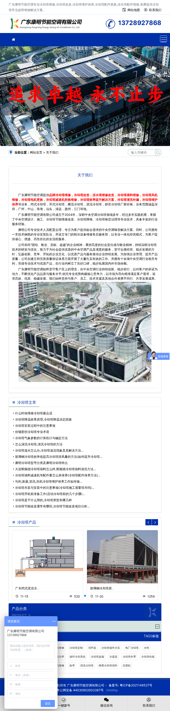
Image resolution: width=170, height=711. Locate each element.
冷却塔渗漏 (97, 656)
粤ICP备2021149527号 (136, 685)
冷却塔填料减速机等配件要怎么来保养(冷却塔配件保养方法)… (57, 475)
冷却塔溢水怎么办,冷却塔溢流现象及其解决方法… (49, 450)
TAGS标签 (151, 636)
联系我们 (155, 10)
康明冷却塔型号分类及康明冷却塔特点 (41, 463)
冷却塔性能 (148, 656)
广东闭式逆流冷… (27, 588)
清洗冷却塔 (86, 665)
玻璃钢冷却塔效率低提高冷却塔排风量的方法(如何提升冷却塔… (58, 456)
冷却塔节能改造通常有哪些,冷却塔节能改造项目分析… (52, 506)
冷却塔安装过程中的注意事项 (35, 425)
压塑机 (127, 665)
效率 (72, 665)
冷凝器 (113, 656)
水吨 (146, 647)
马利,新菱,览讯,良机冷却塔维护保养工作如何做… (48, 481)
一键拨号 (64, 705)
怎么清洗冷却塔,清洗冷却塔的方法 (38, 444)
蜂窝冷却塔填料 (108, 665)
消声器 (92, 647)
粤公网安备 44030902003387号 (80, 690)
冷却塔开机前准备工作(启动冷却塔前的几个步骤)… (50, 494)
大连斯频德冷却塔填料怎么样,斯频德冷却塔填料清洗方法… (55, 469)
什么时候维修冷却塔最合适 (33, 413)
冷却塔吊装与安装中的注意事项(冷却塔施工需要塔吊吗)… (54, 487)
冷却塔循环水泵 (110, 647)
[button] (85, 596)
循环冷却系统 (77, 656)
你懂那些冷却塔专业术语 (32, 432)
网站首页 (36, 152)
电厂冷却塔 (132, 647)
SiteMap (112, 690)
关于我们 (52, 152)
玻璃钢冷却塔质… (102, 588)
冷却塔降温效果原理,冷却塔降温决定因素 (43, 419)
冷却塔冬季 (129, 656)
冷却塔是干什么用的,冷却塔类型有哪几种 (43, 500)
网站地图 (134, 10)
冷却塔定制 (76, 647)
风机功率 (59, 656)
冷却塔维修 (47, 25)
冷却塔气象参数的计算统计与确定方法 (41, 438)
